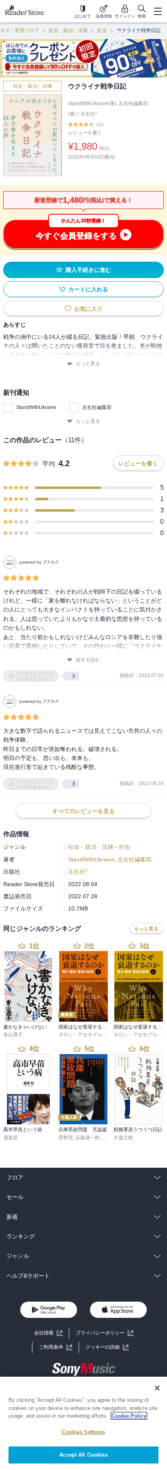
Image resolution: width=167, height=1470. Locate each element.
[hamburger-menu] (157, 11)
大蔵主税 (123, 1138)
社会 (102, 30)
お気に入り (88, 309)
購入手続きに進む (88, 270)
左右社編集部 (96, 407)
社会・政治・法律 (68, 30)
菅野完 (65, 1138)
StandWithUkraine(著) (92, 103)
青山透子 (13, 1034)
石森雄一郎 (87, 1138)
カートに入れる (88, 289)
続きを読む (88, 660)
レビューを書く (85, 132)
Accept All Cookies (83, 1455)
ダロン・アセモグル (80, 1034)
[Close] (157, 1388)
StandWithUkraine (36, 407)
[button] (107, 1347)
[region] (83, 1423)
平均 (48, 464)
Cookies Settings (83, 1432)
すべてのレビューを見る (83, 811)
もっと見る (88, 363)
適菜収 (10, 1138)
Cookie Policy (128, 1416)
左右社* (89, 114)
